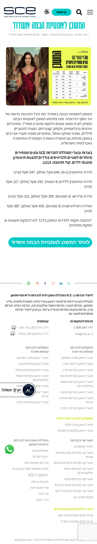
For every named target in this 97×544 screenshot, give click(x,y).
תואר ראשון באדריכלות (79, 424)
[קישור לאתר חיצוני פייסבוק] (45, 283)
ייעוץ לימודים (40, 456)
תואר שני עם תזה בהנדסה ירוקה (74, 491)
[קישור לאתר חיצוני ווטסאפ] (28, 283)
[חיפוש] (79, 12)
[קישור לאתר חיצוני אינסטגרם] (37, 283)
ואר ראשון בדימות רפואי (77, 364)
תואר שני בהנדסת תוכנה (78, 479)
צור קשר (43, 493)
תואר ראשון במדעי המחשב (77, 358)
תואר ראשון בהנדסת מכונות (76, 376)
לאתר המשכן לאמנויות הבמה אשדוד (50, 242)
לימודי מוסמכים (83, 446)
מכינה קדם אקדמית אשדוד (77, 521)
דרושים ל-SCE (38, 475)
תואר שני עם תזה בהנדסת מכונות (73, 463)
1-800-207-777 (83, 327)
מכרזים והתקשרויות (36, 463)
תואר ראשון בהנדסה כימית (77, 408)
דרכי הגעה (42, 500)
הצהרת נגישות (39, 482)
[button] (90, 12)
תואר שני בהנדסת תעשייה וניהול (73, 485)
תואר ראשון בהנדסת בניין (78, 370)
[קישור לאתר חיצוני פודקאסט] (69, 283)
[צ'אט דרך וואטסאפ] (9, 449)
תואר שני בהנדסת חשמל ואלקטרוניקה (78, 471)
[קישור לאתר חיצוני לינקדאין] (61, 283)
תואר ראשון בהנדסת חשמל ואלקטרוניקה (76, 384)
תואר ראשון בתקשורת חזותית (75, 430)
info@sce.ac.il (84, 334)
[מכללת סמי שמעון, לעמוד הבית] (20, 12)
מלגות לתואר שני (83, 497)
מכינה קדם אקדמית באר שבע (75, 515)
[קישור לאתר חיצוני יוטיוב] (53, 283)
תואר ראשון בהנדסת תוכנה (77, 392)
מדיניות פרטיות (39, 488)
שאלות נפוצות (40, 450)
